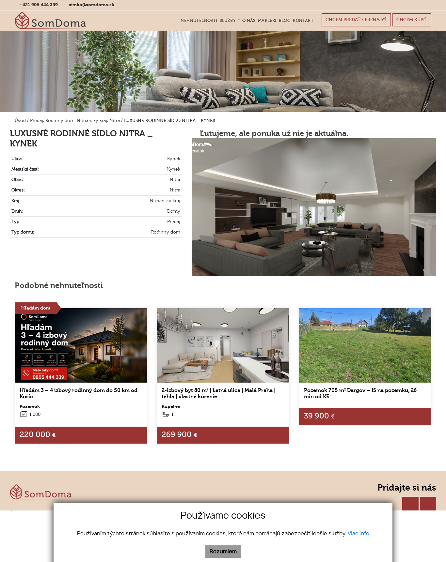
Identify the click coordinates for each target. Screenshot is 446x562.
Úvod (19, 120)
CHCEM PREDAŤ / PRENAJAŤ (356, 20)
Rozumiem (223, 551)
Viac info (358, 533)
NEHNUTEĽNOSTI (199, 20)
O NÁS (249, 20)
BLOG (285, 20)
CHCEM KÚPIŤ (411, 20)
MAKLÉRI (267, 20)
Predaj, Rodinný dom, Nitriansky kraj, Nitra (75, 120)
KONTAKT (303, 20)
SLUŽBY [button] (228, 20)
